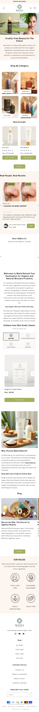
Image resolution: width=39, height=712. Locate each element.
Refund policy (11, 706)
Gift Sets (19, 658)
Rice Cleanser (25, 147)
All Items (19, 645)
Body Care (20, 654)
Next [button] (38, 206)
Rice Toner (5, 147)
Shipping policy (21, 706)
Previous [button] (1, 205)
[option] (19, 204)
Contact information (31, 706)
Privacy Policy (19, 678)
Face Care (19, 649)
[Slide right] (36, 142)
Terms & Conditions (19, 674)
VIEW (31, 226)
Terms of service (16, 709)
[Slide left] (2, 142)
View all (19, 166)
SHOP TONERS (19, 30)
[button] (4, 8)
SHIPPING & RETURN (19, 683)
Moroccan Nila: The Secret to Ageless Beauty (15, 523)
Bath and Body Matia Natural (18, 704)
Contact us (19, 670)
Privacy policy (25, 709)
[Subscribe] (30, 695)
